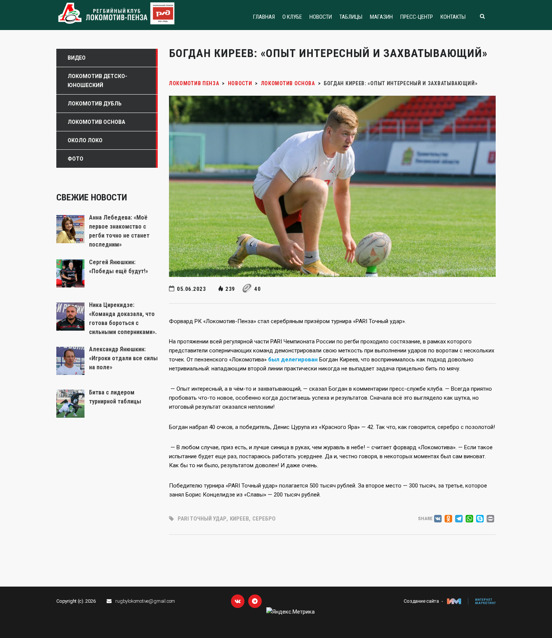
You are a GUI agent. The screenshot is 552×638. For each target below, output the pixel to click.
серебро (264, 518)
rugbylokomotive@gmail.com (145, 601)
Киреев (239, 518)
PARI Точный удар (202, 518)
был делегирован (293, 359)
